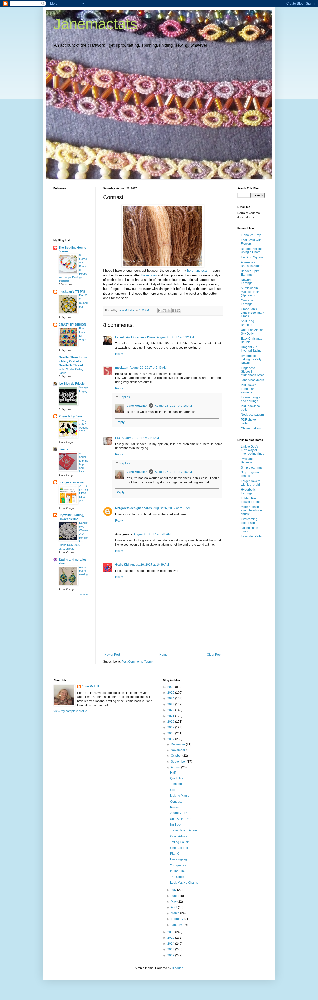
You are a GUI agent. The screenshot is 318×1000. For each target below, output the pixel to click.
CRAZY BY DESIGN (72, 324)
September (179, 761)
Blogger (177, 968)
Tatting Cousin (180, 842)
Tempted (176, 784)
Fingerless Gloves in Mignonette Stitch (252, 371)
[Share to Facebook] (173, 310)
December (178, 744)
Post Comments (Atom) (137, 661)
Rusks (174, 807)
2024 (171, 698)
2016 (171, 932)
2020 (171, 721)
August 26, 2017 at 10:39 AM (149, 564)
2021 (171, 716)
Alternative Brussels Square (252, 264)
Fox (117, 438)
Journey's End (179, 813)
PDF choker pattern (249, 421)
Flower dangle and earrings (250, 399)
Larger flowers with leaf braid (250, 482)
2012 (171, 955)
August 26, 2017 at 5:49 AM (148, 367)
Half (173, 772)
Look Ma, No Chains (184, 882)
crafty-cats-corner (72, 482)
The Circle (177, 877)
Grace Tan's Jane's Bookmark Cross (252, 312)
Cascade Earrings (247, 302)
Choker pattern (251, 428)
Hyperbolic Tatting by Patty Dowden (251, 359)
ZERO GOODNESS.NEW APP (83, 493)
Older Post (214, 654)
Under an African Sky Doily (252, 331)
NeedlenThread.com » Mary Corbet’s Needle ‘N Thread (73, 361)
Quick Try (176, 778)
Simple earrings (251, 467)
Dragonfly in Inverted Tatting (251, 348)
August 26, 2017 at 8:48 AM (152, 534)
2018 (171, 733)
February (177, 919)
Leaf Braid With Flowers (251, 241)
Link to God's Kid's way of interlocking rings (252, 450)
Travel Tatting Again (183, 830)
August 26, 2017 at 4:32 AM (175, 337)
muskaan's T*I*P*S (72, 291)
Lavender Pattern (252, 536)
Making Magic (179, 795)
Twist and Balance (247, 460)
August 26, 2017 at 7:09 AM (171, 508)
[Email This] (159, 310)
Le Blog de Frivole (72, 383)
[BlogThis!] (164, 310)
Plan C (174, 853)
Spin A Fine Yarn (181, 819)
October (176, 755)
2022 (171, 710)
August (176, 767)
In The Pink (177, 871)
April (174, 907)
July (174, 890)
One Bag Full (179, 848)
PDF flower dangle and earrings (248, 388)
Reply (119, 354)
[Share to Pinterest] (178, 310)
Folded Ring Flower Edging (251, 500)
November (178, 750)
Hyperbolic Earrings (248, 491)
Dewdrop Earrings (247, 281)
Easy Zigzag (178, 859)
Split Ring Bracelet (247, 322)
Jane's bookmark (252, 380)
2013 (171, 949)
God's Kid (122, 564)
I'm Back (175, 824)
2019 (171, 727)
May (174, 901)
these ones (149, 275)
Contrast (176, 801)
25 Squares (178, 865)
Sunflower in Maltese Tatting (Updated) (251, 291)
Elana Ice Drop (251, 235)
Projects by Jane (70, 416)
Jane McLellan (137, 405)
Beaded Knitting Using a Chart (252, 250)
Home (163, 654)
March (175, 913)
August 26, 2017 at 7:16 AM (173, 405)
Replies (124, 397)
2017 (171, 739)
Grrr (172, 790)
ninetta (63, 449)
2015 (171, 937)
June (174, 896)
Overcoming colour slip (249, 520)
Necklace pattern (252, 414)
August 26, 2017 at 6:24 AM (140, 438)
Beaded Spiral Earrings (250, 272)
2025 (171, 692)
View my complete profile (70, 711)
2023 (171, 704)
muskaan (121, 367)
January (177, 925)
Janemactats (95, 24)
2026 (171, 687)
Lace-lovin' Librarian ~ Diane (135, 337)
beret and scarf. (198, 270)
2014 (171, 943)
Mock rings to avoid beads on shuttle (251, 510)
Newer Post (112, 654)
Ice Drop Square (252, 257)
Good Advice (178, 836)
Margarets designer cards (133, 508)
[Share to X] (169, 310)
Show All (83, 594)
